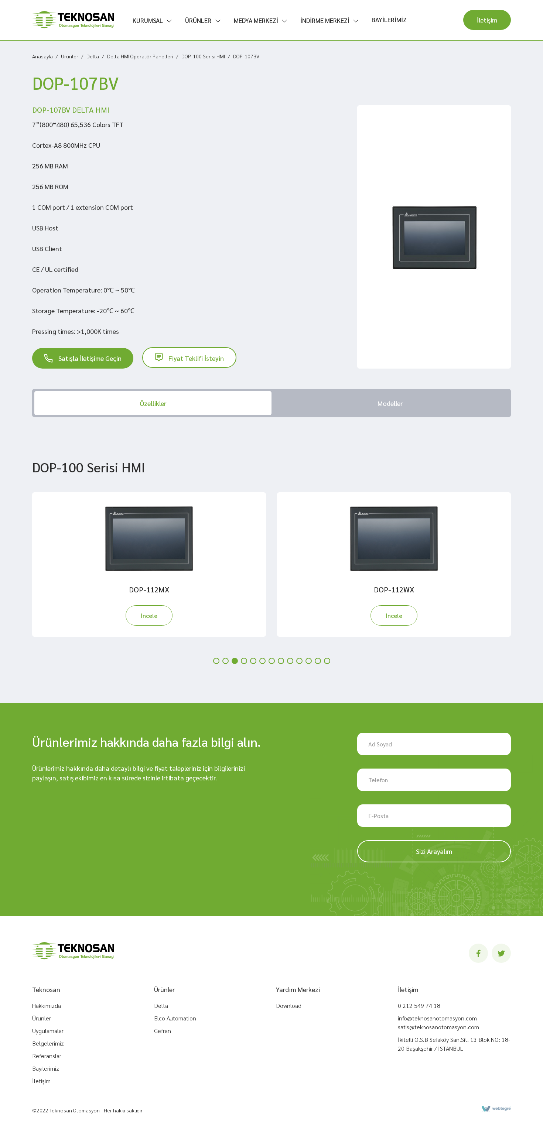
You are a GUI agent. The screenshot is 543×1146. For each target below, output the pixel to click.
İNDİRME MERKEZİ (324, 20)
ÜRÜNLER (198, 20)
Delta (92, 56)
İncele (149, 615)
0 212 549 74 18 (419, 1005)
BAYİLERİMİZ (389, 20)
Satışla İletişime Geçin (90, 358)
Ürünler (69, 56)
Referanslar (46, 1056)
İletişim (487, 20)
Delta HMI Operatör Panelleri (140, 56)
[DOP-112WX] (394, 538)
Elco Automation (175, 1018)
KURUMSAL (148, 20)
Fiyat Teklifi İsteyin (196, 358)
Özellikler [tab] (153, 403)
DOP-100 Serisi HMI (203, 56)
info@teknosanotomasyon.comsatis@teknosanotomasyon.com (438, 1022)
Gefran (162, 1030)
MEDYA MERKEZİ (256, 20)
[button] (216, 661)
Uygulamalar (48, 1030)
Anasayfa (42, 56)
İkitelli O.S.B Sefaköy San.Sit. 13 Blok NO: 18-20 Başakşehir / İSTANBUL (454, 1044)
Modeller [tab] (390, 403)
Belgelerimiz (48, 1043)
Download (288, 1005)
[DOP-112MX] (149, 538)
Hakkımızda (46, 1005)
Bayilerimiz (45, 1068)
